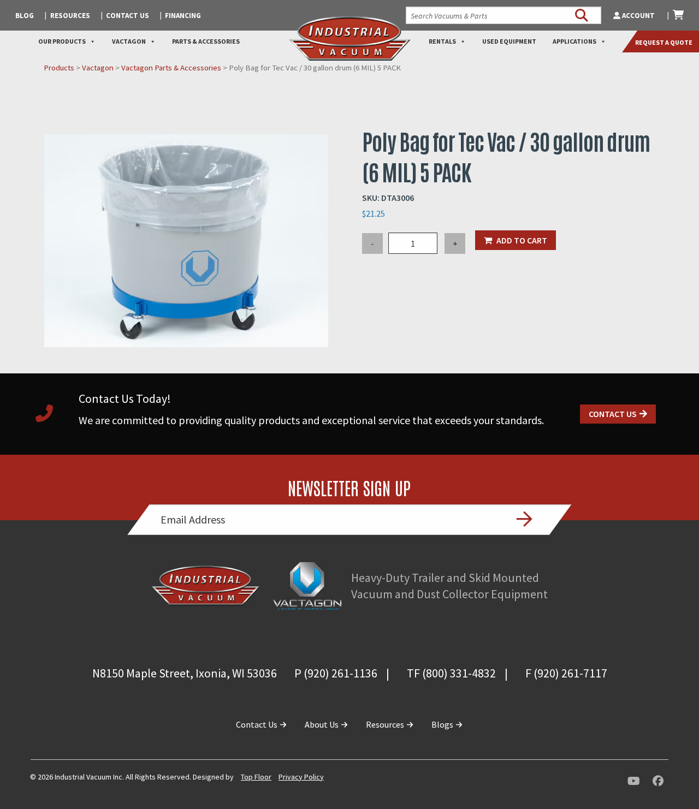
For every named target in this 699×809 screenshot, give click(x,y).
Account (638, 15)
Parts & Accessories (206, 41)
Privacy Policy (301, 777)
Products (59, 68)
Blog (24, 15)
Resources (70, 15)
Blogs (443, 724)
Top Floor (256, 777)
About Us (322, 724)
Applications (574, 41)
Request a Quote (663, 42)
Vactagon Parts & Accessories (171, 68)
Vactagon (129, 41)
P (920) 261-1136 (335, 673)
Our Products (62, 41)
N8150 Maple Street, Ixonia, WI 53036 (184, 673)
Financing (183, 15)
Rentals (442, 41)
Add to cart (521, 240)
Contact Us (127, 15)
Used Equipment (509, 41)
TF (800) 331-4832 (451, 673)
